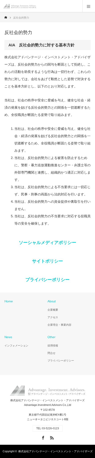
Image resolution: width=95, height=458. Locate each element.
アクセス (53, 317)
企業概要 (53, 309)
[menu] (88, 6)
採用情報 (53, 345)
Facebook (42, 437)
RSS (51, 437)
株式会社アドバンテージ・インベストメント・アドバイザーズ (55, 451)
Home (8, 301)
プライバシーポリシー (47, 279)
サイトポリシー (47, 261)
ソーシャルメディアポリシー (47, 242)
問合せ (51, 353)
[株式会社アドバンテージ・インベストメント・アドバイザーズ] (36, 6)
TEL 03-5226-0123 (47, 428)
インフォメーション (16, 345)
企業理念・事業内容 (59, 324)
